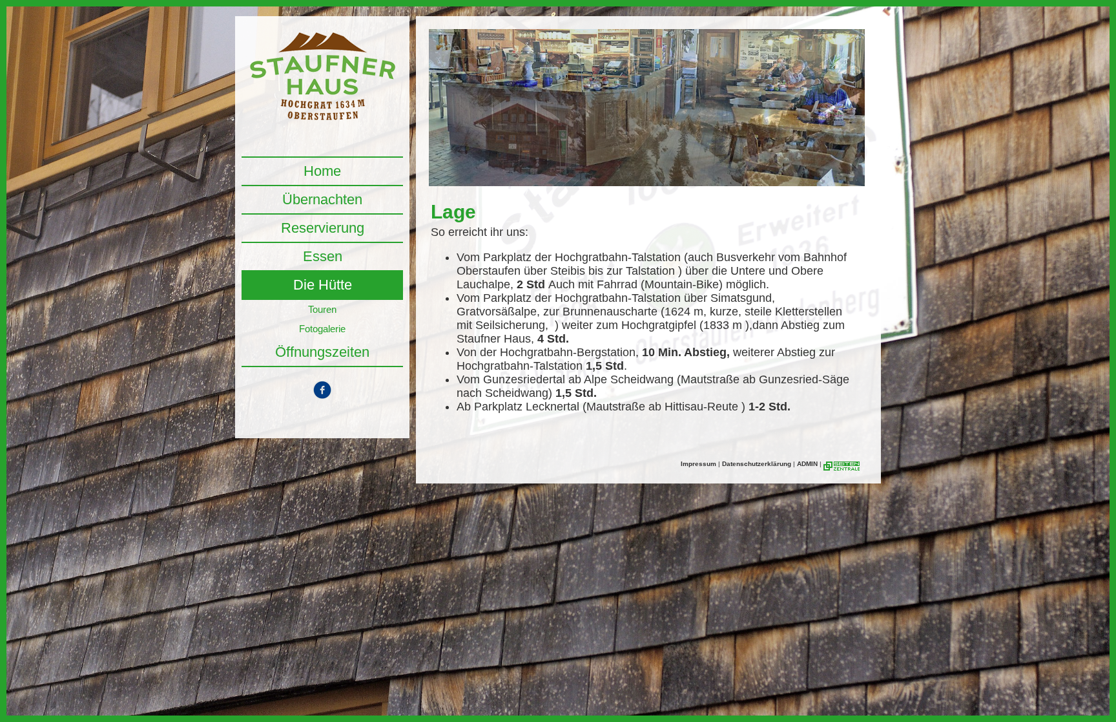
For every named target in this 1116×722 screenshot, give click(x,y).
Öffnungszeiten (322, 352)
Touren (322, 309)
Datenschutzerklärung (756, 463)
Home (322, 171)
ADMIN (807, 463)
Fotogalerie (322, 328)
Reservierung (322, 228)
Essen (322, 256)
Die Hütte (322, 285)
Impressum (698, 463)
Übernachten (322, 199)
